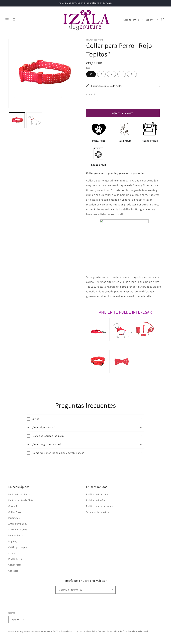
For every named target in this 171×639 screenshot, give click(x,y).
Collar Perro (15, 512)
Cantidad (90, 94)
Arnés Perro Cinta (17, 529)
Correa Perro (15, 506)
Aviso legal (143, 631)
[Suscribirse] (111, 590)
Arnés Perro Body (17, 523)
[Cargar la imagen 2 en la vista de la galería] (34, 120)
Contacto (13, 570)
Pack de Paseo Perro (19, 494)
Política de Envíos (95, 500)
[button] (7, 19)
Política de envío (127, 631)
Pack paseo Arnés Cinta (20, 500)
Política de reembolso (62, 631)
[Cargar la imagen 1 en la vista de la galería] (17, 120)
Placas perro (15, 558)
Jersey (11, 553)
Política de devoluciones (99, 506)
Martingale (14, 517)
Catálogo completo (18, 547)
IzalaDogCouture (22, 631)
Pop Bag (12, 541)
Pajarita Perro (15, 535)
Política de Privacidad (97, 494)
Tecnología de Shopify (40, 631)
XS (91, 74)
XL (132, 74)
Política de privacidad (85, 631)
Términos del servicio (97, 512)
